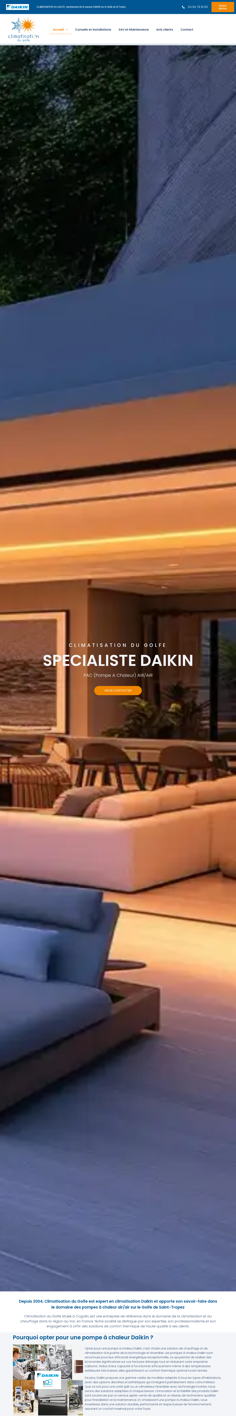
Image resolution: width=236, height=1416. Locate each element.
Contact (187, 29)
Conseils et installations (93, 29)
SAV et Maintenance (134, 29)
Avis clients (164, 29)
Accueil (58, 29)
